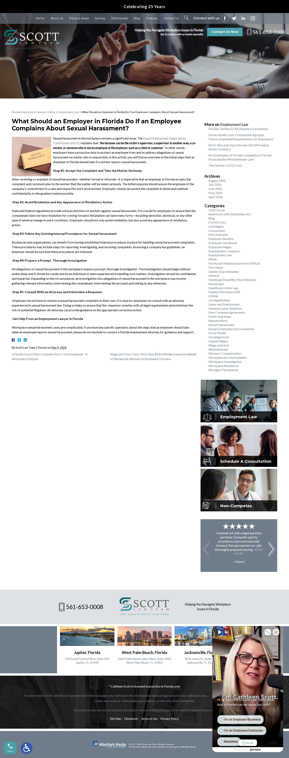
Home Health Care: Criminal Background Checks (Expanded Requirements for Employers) (240, 137)
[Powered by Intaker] (255, 750)
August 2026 (217, 180)
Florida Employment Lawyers (29, 112)
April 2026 (215, 197)
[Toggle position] (268, 632)
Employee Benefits (221, 239)
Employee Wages (220, 247)
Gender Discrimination (223, 271)
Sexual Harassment (221, 325)
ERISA (212, 259)
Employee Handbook (222, 243)
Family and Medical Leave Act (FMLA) (234, 263)
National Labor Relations (225, 308)
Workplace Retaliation (223, 366)
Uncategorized (218, 337)
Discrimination (218, 234)
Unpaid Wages (218, 341)
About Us (56, 18)
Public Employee (219, 316)
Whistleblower (218, 349)
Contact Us (171, 18)
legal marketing (159, 747)
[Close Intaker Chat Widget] (276, 632)
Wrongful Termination (223, 370)
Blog (137, 18)
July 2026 (214, 184)
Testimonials (119, 18)
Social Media (217, 333)
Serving (100, 18)
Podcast (151, 18)
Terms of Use (149, 718)
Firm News (215, 267)
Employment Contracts (224, 251)
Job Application (219, 300)
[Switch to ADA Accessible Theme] (26, 748)
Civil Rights (216, 226)
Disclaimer (131, 718)
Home (40, 18)
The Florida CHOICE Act (225, 165)
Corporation (216, 230)
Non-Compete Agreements (226, 312)
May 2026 (215, 193)
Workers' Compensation (224, 353)
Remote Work (217, 320)
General (213, 275)
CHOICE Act (217, 222)
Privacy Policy (169, 718)
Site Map (115, 718)
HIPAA (213, 296)
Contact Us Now (225, 32)
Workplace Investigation (225, 361)
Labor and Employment (224, 304)
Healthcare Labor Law (223, 288)
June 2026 (215, 188)
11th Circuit (216, 210)
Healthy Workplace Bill (224, 292)
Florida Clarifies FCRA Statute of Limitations (238, 129)
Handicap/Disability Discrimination (232, 279)
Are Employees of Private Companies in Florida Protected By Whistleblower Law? (240, 157)
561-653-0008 (268, 32)
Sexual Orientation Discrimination (231, 329)
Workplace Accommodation (227, 357)
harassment (216, 284)
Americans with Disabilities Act (229, 214)
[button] (271, 549)
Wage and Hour (218, 345)
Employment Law (68, 112)
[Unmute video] (219, 632)
